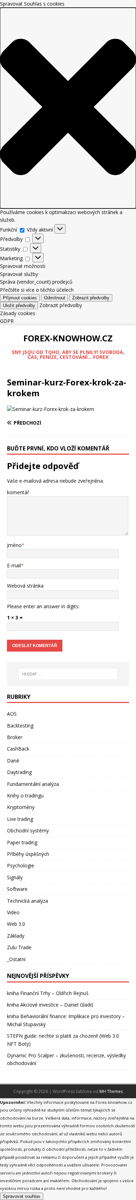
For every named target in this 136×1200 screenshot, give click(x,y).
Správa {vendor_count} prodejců (36, 281)
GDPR (7, 321)
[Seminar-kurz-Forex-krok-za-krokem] (50, 409)
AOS (12, 713)
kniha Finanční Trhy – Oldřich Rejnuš (48, 993)
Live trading (20, 819)
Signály (15, 877)
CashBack (18, 748)
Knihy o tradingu (25, 795)
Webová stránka (25, 585)
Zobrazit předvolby (90, 297)
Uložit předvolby (19, 305)
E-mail (14, 565)
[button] (68, 108)
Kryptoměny (21, 807)
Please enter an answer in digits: (43, 606)
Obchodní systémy (28, 830)
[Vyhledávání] (68, 674)
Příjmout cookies (20, 297)
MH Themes (111, 1091)
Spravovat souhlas (21, 1196)
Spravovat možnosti (22, 266)
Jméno (14, 545)
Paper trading (22, 842)
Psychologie (20, 865)
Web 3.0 (16, 924)
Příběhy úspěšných (28, 854)
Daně (13, 760)
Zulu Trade (19, 947)
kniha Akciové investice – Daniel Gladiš (50, 1004)
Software (17, 889)
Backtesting (20, 725)
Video (13, 912)
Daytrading (19, 772)
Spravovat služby (19, 274)
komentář (18, 492)
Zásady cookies (17, 313)
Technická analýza (27, 900)
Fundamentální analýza (33, 784)
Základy (15, 935)
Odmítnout (54, 297)
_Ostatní (16, 959)
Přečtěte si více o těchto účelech (37, 289)
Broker (14, 737)
